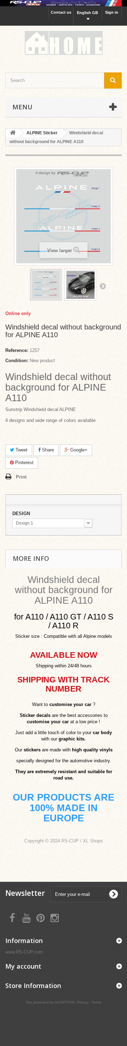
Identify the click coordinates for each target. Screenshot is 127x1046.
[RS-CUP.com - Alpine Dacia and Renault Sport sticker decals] (63, 3)
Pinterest (24, 462)
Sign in (111, 12)
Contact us (61, 12)
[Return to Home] (12, 133)
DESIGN (21, 513)
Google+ (78, 450)
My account (23, 966)
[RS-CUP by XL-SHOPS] (63, 43)
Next (102, 285)
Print (21, 477)
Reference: (16, 350)
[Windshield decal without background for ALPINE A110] (45, 284)
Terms (96, 1002)
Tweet (21, 450)
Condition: (16, 360)
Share (47, 450)
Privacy (83, 1002)
